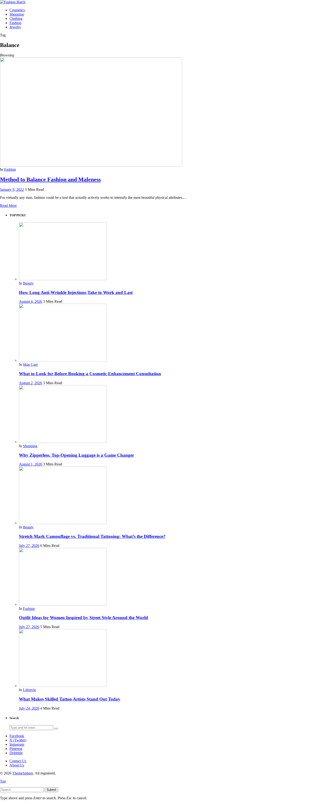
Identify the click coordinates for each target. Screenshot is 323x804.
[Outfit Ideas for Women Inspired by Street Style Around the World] (62, 604)
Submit (51, 789)
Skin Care (30, 364)
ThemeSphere (22, 773)
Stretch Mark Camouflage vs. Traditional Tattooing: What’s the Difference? (92, 536)
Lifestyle (29, 690)
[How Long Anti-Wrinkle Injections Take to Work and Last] (62, 279)
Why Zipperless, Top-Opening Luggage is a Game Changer (76, 455)
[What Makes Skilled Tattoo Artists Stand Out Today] (62, 686)
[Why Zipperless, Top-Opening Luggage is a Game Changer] (62, 442)
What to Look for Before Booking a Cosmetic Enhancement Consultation (90, 373)
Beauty (28, 283)
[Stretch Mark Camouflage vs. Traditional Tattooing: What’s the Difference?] (62, 523)
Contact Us (17, 761)
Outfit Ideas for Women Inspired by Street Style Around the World (83, 617)
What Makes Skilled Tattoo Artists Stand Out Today (69, 699)
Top (3, 781)
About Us (16, 765)
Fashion (10, 169)
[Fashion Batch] (12, 2)
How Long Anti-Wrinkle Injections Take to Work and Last (76, 292)
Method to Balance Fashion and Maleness (50, 179)
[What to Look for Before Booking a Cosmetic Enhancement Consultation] (62, 360)
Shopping (30, 446)
